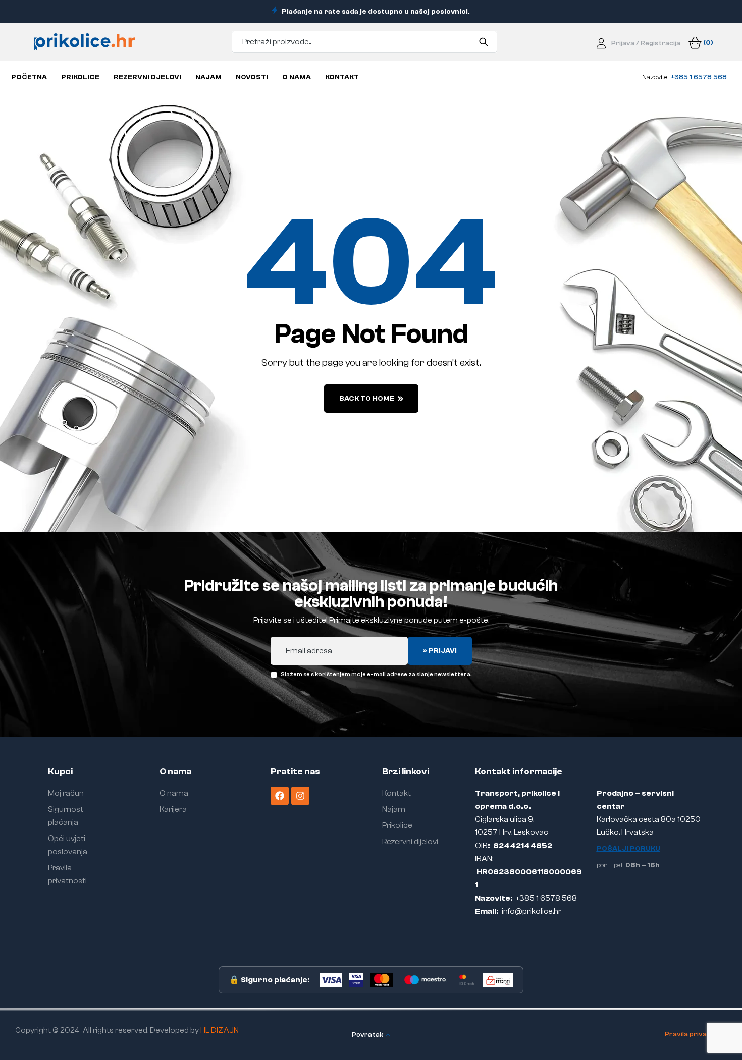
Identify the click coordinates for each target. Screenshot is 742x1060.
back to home (366, 399)
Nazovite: (684, 77)
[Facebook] (280, 796)
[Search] (483, 42)
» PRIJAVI (440, 651)
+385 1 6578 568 (546, 898)
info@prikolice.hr (531, 911)
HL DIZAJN (219, 1030)
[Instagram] (300, 796)
